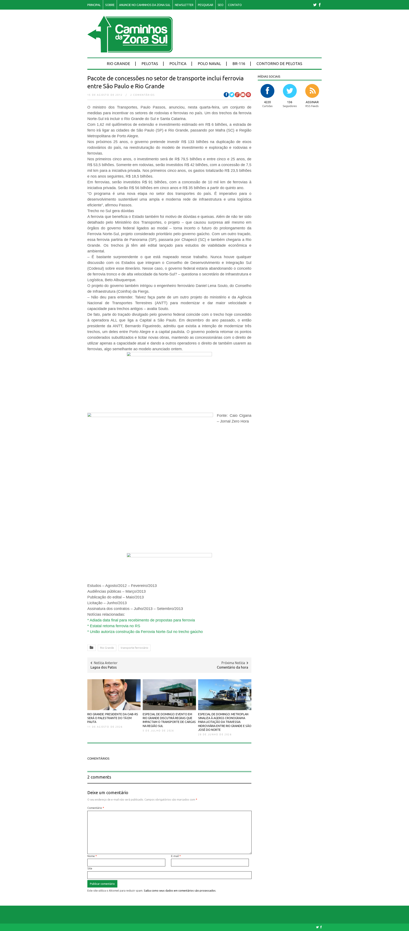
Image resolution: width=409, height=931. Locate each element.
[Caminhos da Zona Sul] (130, 50)
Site (89, 868)
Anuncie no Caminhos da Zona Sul (144, 5)
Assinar (312, 102)
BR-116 (238, 63)
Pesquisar (205, 5)
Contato (235, 5)
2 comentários (142, 95)
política (177, 63)
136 (289, 102)
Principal (94, 5)
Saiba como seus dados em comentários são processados (180, 890)
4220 (267, 102)
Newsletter (184, 5)
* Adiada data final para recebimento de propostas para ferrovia (141, 620)
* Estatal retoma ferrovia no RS (113, 626)
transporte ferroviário (134, 647)
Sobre (110, 5)
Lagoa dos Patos (104, 667)
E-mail (176, 855)
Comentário (95, 807)
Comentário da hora (232, 667)
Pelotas (149, 63)
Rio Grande (118, 63)
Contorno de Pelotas (279, 63)
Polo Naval (209, 63)
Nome (92, 855)
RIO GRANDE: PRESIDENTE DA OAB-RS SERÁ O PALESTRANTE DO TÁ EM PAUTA (112, 718)
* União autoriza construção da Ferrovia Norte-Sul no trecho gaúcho (145, 632)
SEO (220, 5)
